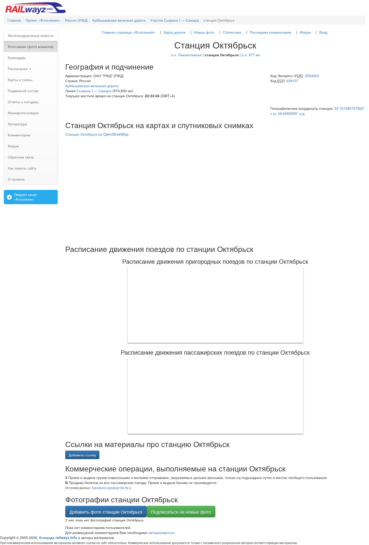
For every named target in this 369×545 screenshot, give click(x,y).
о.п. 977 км (251, 54)
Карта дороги (175, 32)
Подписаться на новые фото (181, 511)
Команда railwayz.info (58, 537)
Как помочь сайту (22, 168)
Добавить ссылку (82, 454)
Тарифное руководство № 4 (111, 487)
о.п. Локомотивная (186, 54)
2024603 (312, 75)
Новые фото (204, 32)
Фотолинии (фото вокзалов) (31, 46)
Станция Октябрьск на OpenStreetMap (97, 134)
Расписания (18, 68)
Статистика (232, 32)
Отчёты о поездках (23, 101)
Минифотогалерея (23, 112)
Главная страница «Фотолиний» (128, 32)
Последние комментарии (270, 32)
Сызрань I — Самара (94, 90)
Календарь (17, 57)
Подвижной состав (23, 90)
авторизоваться (161, 532)
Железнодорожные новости (30, 35)
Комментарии (19, 134)
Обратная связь (21, 156)
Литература (17, 123)
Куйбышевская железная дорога (91, 85)
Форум (13, 145)
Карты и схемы (20, 79)
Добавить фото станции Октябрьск (106, 511)
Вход (323, 32)
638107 (292, 80)
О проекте (16, 179)
